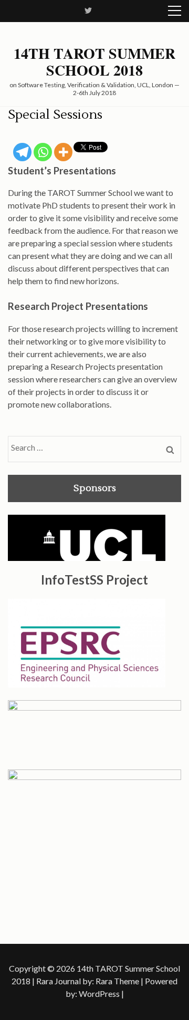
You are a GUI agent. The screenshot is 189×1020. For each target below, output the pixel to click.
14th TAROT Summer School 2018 (94, 62)
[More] (63, 152)
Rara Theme (117, 981)
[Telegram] (22, 152)
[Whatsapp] (43, 152)
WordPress (99, 993)
